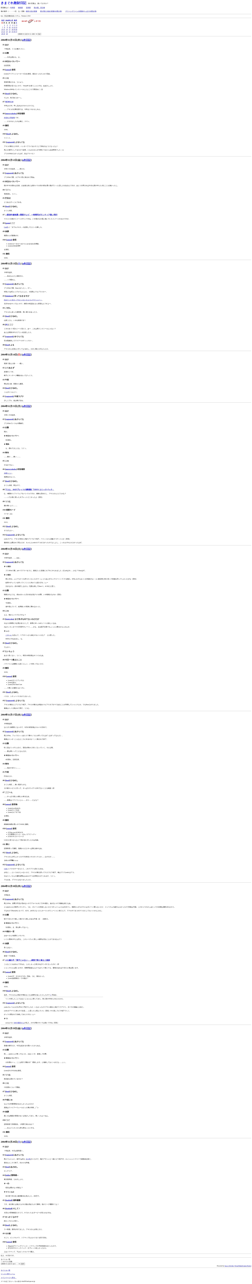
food (7, 94)
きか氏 (28, 1159)
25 (12, 32)
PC (7, 325)
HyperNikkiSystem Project (242, 1266)
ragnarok (10, 142)
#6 (4, 94)
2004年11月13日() (11, 263)
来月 (15, 20)
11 (12, 27)
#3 (4, 61)
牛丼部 (12, 7)
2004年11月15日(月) (11, 406)
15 (4, 29)
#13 (4, 535)
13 (16, 27)
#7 (4, 102)
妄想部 (28, 7)
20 (16, 29)
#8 (4, 114)
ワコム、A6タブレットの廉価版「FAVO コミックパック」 (29, 489)
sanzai (8, 70)
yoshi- (6, 869)
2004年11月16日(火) (11, 549)
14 (2, 29)
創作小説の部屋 (31, 11)
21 (2, 32)
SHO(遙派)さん (19, 1023)
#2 (4, 53)
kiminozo (9, 296)
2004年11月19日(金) (11, 1028)
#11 (4, 142)
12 (14, 27)
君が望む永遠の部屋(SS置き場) (51, 11)
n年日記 (26, 40)
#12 (4, 526)
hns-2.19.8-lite (229, 1266)
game (8, 223)
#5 (4, 78)
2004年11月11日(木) (11, 40)
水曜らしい (8, 473)
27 (16, 32)
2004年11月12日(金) (11, 160)
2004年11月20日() (11, 1142)
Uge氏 (6, 227)
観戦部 (20, 7)
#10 (4, 134)
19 (14, 29)
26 (14, 32)
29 (4, 34)
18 (12, 29)
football (9, 1200)
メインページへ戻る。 (9, 1277)
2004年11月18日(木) (11, 886)
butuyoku (10, 619)
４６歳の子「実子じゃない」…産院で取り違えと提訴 (27, 960)
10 (9, 27)
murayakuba (11, 114)
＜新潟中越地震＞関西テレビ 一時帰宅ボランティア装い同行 (31, 215)
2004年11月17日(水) (11, 714)
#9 (4, 125)
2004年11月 (9, 20)
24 (9, 32)
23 (7, 32)
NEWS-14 (9, 102)
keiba (8, 1175)
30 (7, 34)
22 (4, 32)
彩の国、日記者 (39, 7)
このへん (9, 635)
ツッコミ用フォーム (8, 1274)
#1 (4, 45)
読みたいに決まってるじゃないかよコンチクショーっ (23, 300)
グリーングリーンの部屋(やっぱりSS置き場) (80, 11)
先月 (3, 20)
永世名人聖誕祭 (9, 118)
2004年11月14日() (11, 354)
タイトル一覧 (5, 1270)
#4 (4, 70)
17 (9, 29)
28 (2, 34)
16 (7, 29)
